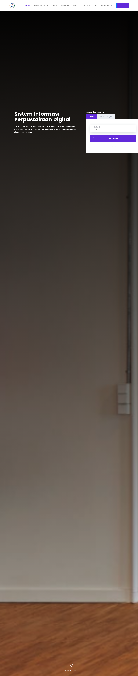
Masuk (122, 5)
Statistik (75, 5)
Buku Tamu (86, 5)
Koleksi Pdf (65, 5)
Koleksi (54, 5)
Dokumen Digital (106, 117)
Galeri (95, 5)
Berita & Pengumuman (41, 5)
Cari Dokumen (113, 138)
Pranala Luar (105, 5)
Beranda (27, 5)
